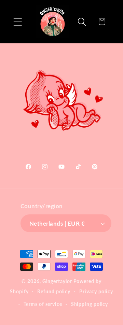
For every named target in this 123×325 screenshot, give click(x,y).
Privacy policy (96, 291)
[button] (17, 21)
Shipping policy (89, 304)
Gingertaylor (57, 281)
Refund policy (53, 291)
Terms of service (43, 304)
